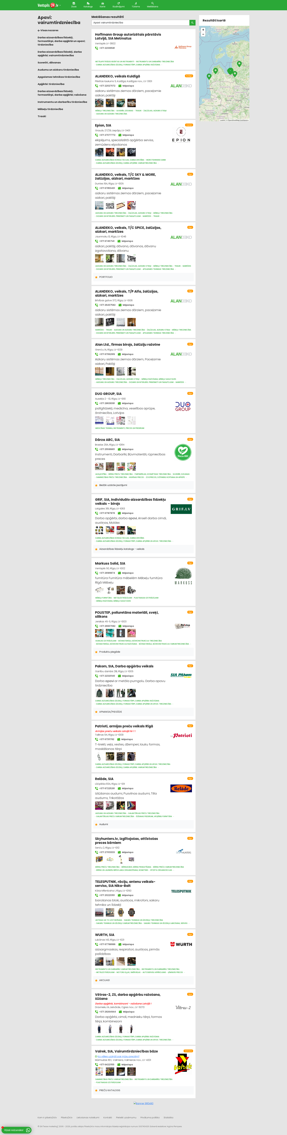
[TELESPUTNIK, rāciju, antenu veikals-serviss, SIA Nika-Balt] (99, 912)
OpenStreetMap (233, 120)
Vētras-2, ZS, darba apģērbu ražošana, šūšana (128, 996)
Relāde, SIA (104, 779)
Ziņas (74, 6)
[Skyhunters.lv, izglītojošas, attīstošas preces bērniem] (99, 859)
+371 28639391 (106, 403)
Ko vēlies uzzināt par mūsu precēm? (118, 1056)
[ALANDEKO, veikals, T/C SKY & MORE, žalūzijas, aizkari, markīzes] (99, 205)
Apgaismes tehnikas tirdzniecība (59, 77)
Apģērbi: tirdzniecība (51, 84)
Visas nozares (49, 30)
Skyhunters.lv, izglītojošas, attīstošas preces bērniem (126, 840)
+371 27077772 (107, 135)
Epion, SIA (103, 125)
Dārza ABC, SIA (107, 439)
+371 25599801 (106, 449)
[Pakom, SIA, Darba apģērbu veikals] (99, 693)
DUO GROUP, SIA (108, 394)
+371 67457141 (106, 241)
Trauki (42, 116)
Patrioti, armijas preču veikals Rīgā (124, 726)
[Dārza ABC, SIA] (99, 466)
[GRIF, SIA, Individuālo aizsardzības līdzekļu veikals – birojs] (99, 530)
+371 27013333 (106, 852)
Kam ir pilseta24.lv (47, 1117)
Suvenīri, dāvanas (49, 62)
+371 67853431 (106, 188)
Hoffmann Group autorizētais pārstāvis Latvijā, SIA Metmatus (128, 36)
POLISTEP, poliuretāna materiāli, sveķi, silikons (127, 614)
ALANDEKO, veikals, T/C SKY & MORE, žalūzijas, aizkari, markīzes (125, 176)
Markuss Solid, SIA (110, 563)
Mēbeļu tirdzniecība (50, 109)
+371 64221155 (106, 1064)
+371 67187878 (106, 513)
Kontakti (107, 1117)
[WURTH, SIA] (99, 961)
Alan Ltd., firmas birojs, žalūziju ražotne (127, 344)
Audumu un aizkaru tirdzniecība (58, 69)
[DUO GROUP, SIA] (99, 420)
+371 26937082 (107, 626)
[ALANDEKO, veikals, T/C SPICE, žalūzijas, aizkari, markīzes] (99, 258)
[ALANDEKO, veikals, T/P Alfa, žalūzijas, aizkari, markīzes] (99, 322)
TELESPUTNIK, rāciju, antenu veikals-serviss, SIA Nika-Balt (125, 883)
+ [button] (203, 30)
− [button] (203, 34)
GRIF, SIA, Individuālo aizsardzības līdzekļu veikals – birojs (130, 501)
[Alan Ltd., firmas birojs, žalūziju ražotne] (99, 371)
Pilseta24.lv (66, 1117)
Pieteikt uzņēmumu (126, 1117)
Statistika (168, 1117)
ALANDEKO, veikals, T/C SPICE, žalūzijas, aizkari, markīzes (128, 229)
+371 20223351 (106, 895)
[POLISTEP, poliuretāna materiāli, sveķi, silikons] (99, 633)
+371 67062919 (106, 354)
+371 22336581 (106, 48)
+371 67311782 (106, 739)
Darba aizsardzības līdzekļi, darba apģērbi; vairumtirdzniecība (60, 53)
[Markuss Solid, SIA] (99, 590)
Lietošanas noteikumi (88, 1117)
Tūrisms (136, 6)
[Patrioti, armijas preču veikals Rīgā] (99, 756)
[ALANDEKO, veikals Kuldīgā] (99, 103)
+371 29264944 (107, 1011)
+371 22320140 (106, 675)
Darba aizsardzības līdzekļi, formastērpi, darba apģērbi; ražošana (62, 93)
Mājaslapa (128, 85)
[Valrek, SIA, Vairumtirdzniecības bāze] (99, 1071)
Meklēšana (152, 6)
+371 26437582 (107, 304)
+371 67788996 (107, 944)
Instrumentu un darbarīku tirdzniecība (62, 102)
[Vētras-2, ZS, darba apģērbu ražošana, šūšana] (99, 1029)
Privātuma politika (150, 1117)
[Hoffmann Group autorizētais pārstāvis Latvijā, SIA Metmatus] (183, 45)
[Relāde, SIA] (99, 805)
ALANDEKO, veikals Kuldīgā (117, 76)
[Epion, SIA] (99, 152)
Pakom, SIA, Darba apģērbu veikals (124, 666)
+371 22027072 (107, 85)
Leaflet (222, 120)
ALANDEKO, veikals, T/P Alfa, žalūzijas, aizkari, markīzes (126, 293)
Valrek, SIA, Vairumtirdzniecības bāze (126, 1051)
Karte (102, 6)
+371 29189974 (106, 572)
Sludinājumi (119, 6)
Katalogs (88, 6)
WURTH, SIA (104, 935)
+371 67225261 (106, 788)
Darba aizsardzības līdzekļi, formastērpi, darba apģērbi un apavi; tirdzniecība (61, 41)
